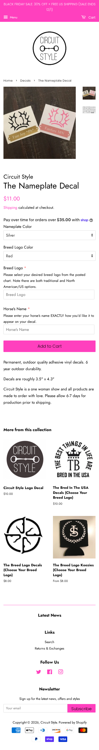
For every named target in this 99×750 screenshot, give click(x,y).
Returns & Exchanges (49, 648)
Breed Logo (13, 268)
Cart (91, 17)
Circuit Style (49, 722)
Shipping (10, 207)
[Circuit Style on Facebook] (49, 672)
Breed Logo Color (18, 247)
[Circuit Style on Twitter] (38, 672)
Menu (13, 17)
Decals (25, 81)
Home (8, 81)
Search (49, 642)
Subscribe (81, 709)
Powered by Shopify (73, 722)
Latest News (49, 615)
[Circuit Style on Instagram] (60, 672)
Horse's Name (14, 309)
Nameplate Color (17, 226)
